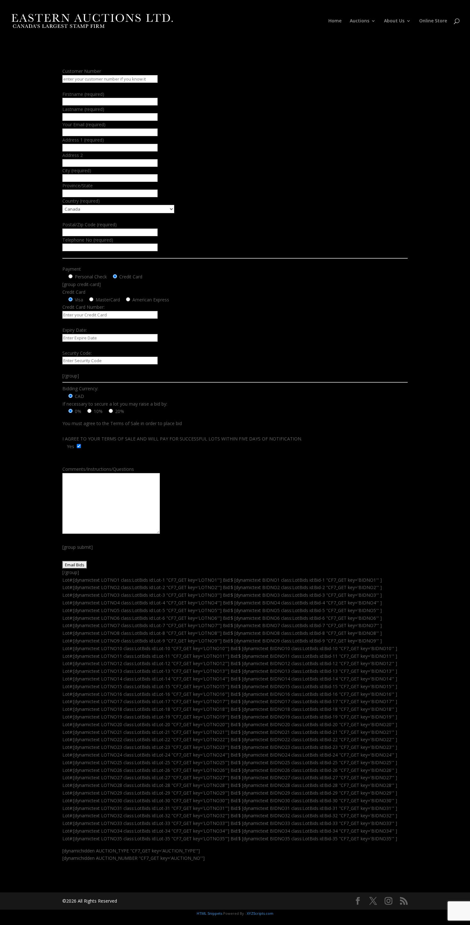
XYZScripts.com (260, 913)
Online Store (433, 21)
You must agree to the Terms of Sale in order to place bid (122, 423)
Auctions (359, 21)
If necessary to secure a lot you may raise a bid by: (114, 404)
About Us (394, 21)
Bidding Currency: (80, 388)
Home (334, 21)
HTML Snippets (209, 913)
